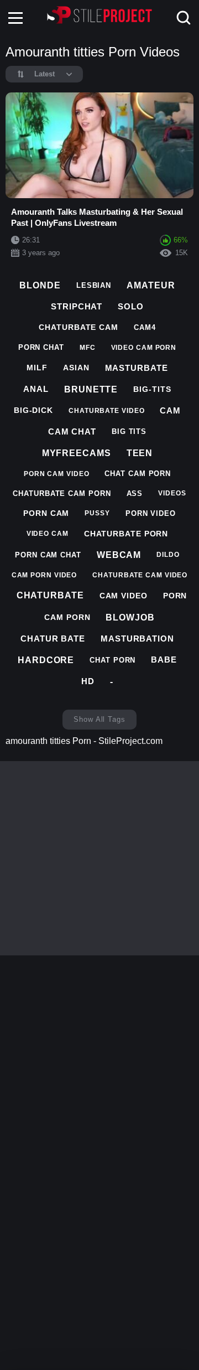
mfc (88, 347)
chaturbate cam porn (62, 493)
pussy (97, 513)
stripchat (76, 306)
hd (88, 681)
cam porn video (44, 575)
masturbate (136, 368)
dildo (168, 555)
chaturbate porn (126, 533)
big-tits (152, 389)
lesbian (93, 285)
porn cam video (57, 474)
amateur (151, 285)
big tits (129, 431)
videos (172, 493)
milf (37, 367)
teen (140, 453)
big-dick (33, 410)
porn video (150, 513)
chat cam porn (137, 473)
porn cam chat (48, 555)
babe (164, 659)
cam (170, 410)
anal (36, 389)
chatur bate (52, 638)
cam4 (145, 327)
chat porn (112, 660)
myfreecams (76, 453)
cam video (124, 595)
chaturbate (50, 595)
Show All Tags (99, 719)
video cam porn (144, 347)
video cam (48, 533)
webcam (119, 555)
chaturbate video (106, 411)
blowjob (130, 617)
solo (131, 306)
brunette (91, 389)
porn (175, 595)
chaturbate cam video (139, 575)
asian (76, 367)
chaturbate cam (78, 327)
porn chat (41, 347)
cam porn (67, 617)
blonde (39, 285)
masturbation (137, 638)
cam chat (72, 431)
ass (135, 493)
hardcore (46, 660)
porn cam (46, 513)
